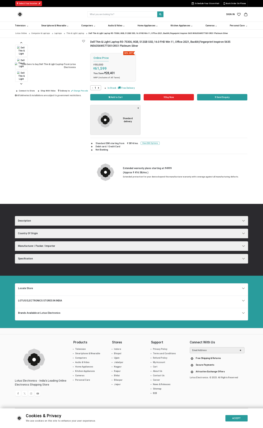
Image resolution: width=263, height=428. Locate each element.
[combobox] (125, 14)
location (28, 3)
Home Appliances (84, 366)
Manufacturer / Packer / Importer (36, 246)
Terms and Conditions (164, 353)
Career (156, 380)
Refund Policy (160, 358)
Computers (81, 358)
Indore (117, 349)
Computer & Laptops (41, 33)
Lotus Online (21, 33)
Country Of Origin (28, 233)
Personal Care (82, 380)
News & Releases (162, 384)
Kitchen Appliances (85, 371)
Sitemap (157, 389)
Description (24, 220)
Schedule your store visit (207, 3)
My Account (159, 362)
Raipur (117, 371)
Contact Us (159, 375)
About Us (157, 371)
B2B (155, 393)
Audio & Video (82, 362)
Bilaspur (118, 380)
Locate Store (25, 288)
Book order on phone (236, 3)
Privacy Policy (160, 349)
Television (80, 349)
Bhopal (117, 353)
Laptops (58, 33)
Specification (25, 258)
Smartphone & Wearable (87, 353)
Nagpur (118, 366)
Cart (155, 366)
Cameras (79, 375)
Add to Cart (116, 97)
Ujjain (116, 358)
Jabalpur (118, 362)
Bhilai (117, 375)
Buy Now (169, 97)
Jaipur (117, 384)
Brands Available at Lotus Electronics (39, 312)
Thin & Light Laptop (75, 33)
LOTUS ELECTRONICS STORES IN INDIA (40, 300)
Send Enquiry (223, 97)
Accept (236, 418)
